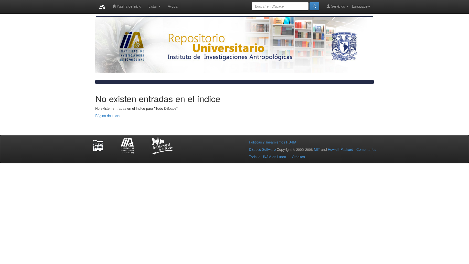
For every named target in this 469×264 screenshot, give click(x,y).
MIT (317, 149)
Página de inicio (128, 6)
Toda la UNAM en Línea (267, 156)
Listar (153, 6)
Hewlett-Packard (340, 149)
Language (360, 6)
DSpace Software (262, 149)
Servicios (338, 6)
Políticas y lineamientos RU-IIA (272, 142)
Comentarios (366, 149)
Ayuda (173, 6)
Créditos (298, 156)
